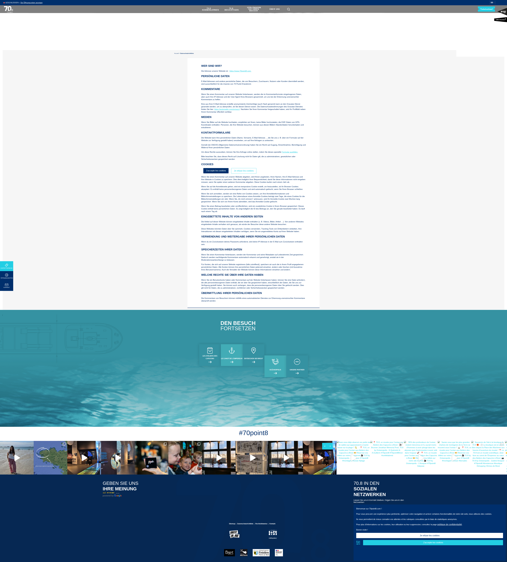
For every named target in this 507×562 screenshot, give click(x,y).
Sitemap (232, 524)
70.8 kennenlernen (210, 9)
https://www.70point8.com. (240, 71)
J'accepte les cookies (216, 171)
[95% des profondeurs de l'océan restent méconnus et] (84, 458)
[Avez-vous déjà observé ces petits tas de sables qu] (17, 458)
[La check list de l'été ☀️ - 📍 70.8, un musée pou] (286, 458)
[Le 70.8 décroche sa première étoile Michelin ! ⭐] (320, 458)
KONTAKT (7, 287)
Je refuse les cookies (244, 171)
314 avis (117, 493)
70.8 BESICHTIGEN (232, 9)
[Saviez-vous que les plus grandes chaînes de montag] (118, 458)
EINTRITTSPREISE (7, 268)
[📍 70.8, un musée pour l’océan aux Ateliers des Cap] (50, 458)
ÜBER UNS (274, 9)
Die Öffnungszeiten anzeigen (31, 3)
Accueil (176, 53)
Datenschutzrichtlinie (245, 524)
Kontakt (272, 524)
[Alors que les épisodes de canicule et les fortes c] (185, 458)
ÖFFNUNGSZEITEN (7, 278)
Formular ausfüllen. (290, 152)
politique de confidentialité (449, 524)
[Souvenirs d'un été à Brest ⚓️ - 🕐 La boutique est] (252, 458)
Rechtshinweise (261, 524)
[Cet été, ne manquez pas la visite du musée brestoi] (219, 458)
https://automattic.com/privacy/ (227, 109)
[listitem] (17, 458)
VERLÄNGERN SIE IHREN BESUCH (254, 9)
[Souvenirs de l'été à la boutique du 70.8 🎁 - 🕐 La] (151, 458)
